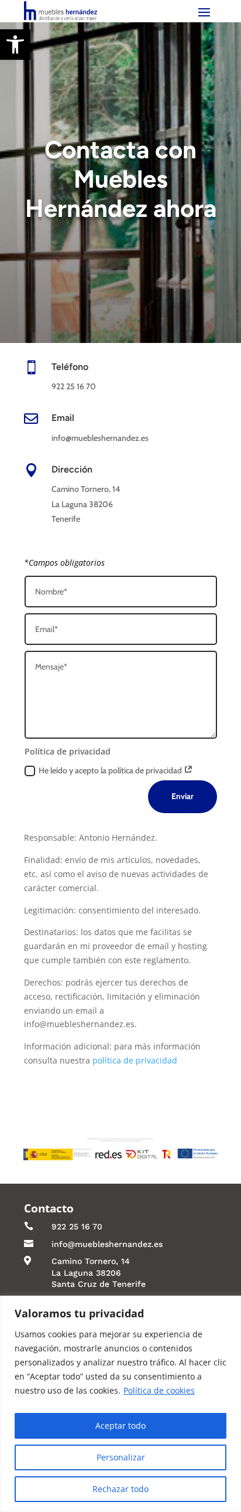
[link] (15, 44)
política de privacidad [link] (134, 1060)
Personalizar (121, 1457)
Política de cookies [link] (159, 1390)
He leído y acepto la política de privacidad (111, 770)
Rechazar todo (120, 1488)
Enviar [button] (182, 796)
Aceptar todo (120, 1425)
